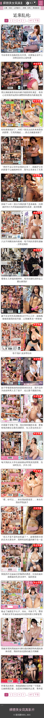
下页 (36, 20)
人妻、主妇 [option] (8, 8)
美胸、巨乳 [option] (27, 8)
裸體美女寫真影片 (12, 3)
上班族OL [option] (17, 8)
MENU (41, 4)
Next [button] (42, 8)
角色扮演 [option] (36, 8)
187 (30, 20)
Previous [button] (1, 8)
